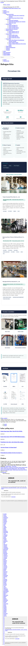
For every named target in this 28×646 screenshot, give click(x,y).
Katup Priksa (9, 24)
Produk (4, 13)
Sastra (4, 51)
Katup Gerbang (9, 30)
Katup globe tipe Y (5, 467)
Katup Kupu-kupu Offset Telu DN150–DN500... (12, 431)
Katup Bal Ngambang (13, 20)
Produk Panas (8, 466)
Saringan (8, 48)
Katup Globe (9, 33)
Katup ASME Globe (13, 35)
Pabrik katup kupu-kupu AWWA (20, 469)
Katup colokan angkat (13, 42)
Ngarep (4, 10)
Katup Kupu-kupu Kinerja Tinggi (16, 18)
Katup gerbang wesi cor (14, 31)
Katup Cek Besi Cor (13, 25)
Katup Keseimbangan (10, 47)
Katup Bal (8, 19)
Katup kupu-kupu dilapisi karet (10, 468)
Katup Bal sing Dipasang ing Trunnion (17, 21)
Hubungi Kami (6, 53)
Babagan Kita (6, 11)
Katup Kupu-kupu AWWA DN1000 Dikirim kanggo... (13, 436)
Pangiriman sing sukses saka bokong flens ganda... (12, 442)
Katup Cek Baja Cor (13, 26)
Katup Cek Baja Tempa (14, 27)
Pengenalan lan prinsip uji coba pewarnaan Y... (11, 452)
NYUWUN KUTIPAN (6, 463)
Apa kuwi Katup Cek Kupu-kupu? (9, 447)
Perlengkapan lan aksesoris (12, 29)
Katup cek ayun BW (13, 467)
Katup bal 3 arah (12, 22)
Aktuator (8, 49)
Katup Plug (8, 38)
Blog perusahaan (6, 52)
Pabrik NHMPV (6, 54)
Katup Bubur (9, 46)
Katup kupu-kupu (10, 14)
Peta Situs (14, 466)
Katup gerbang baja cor (14, 32)
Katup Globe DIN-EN (13, 36)
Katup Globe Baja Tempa (14, 37)
